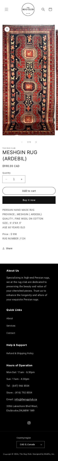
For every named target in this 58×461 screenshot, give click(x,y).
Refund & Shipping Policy (20, 353)
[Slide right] (36, 142)
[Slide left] (21, 142)
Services (10, 325)
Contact (10, 333)
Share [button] (9, 248)
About (9, 318)
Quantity (6, 173)
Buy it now (29, 200)
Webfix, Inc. (49, 454)
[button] (6, 9)
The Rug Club (25, 454)
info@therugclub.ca (26, 399)
